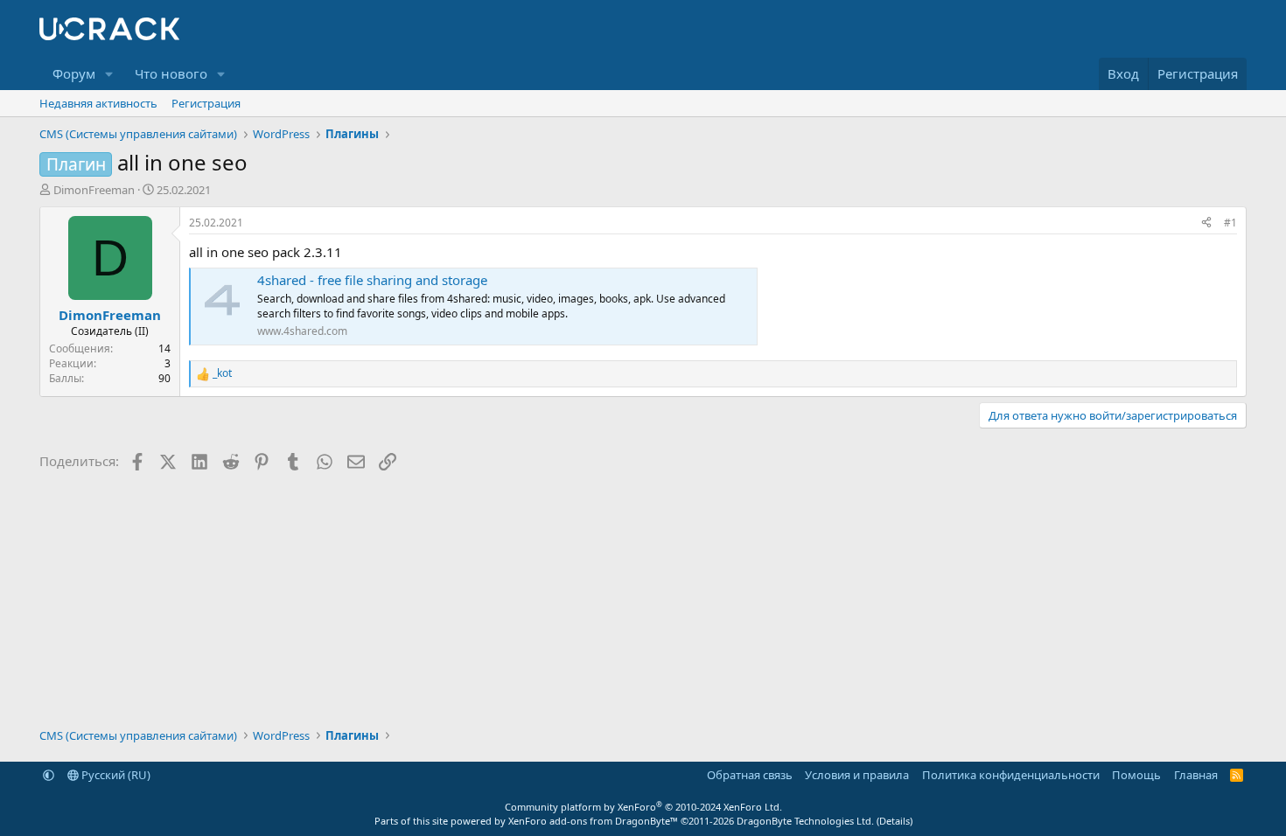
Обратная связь (750, 775)
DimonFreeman (94, 190)
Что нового (171, 73)
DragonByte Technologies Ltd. (805, 820)
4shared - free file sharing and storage (372, 280)
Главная (1196, 775)
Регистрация (206, 103)
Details (894, 820)
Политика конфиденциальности (1011, 775)
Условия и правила (857, 775)
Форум (73, 73)
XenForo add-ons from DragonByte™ (593, 820)
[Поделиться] (1206, 223)
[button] (109, 74)
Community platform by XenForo (643, 806)
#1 (1230, 222)
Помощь (1136, 775)
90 (164, 378)
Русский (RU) (114, 775)
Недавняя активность (98, 103)
